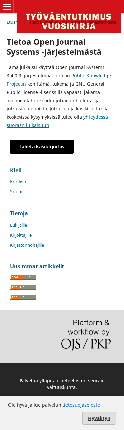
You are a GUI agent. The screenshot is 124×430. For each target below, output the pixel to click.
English (18, 182)
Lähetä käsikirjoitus (41, 146)
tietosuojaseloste (81, 405)
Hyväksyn (99, 418)
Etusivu (14, 22)
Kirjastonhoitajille (27, 245)
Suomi (17, 191)
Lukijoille (18, 225)
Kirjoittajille (21, 235)
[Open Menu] (6, 6)
